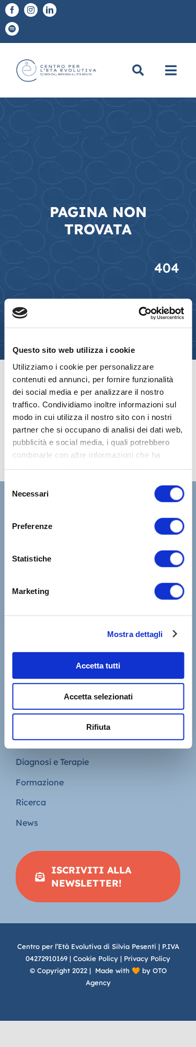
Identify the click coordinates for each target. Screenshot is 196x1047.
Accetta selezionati (98, 696)
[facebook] (12, 10)
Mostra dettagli (135, 633)
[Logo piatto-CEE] (55, 59)
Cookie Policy (95, 958)
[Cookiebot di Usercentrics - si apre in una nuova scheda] (139, 313)
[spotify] (12, 29)
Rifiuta (98, 726)
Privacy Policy (147, 958)
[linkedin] (49, 10)
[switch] (169, 526)
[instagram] (31, 10)
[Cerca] (138, 70)
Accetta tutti (98, 665)
